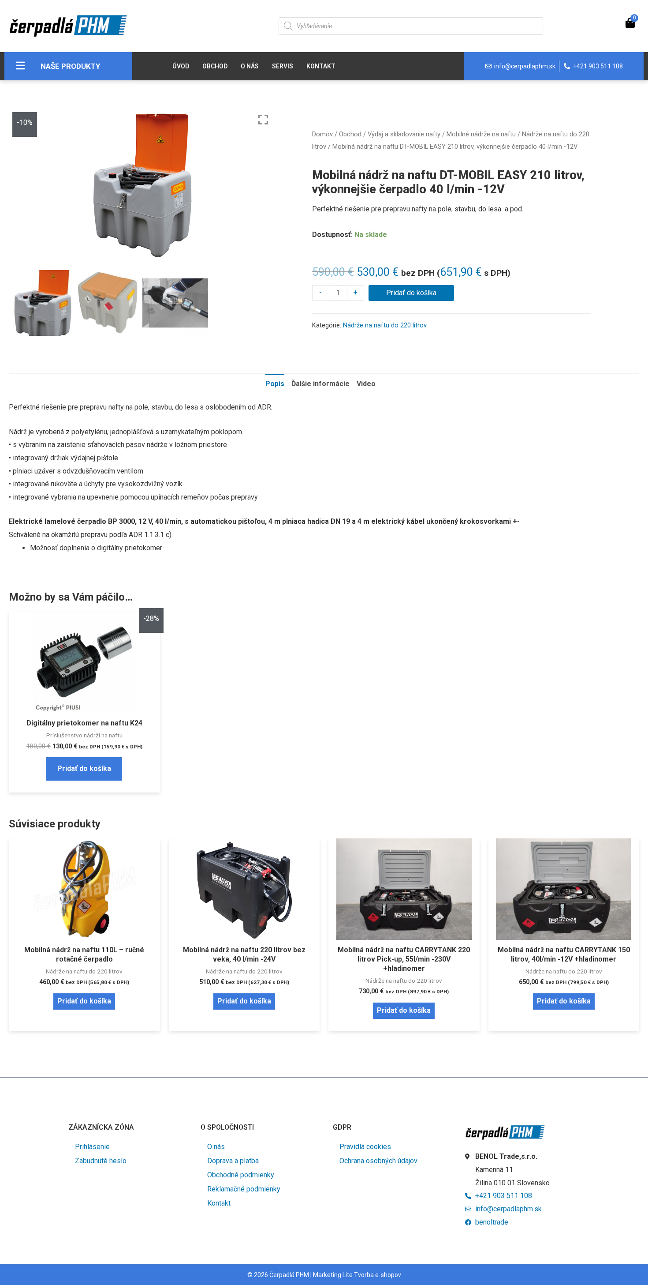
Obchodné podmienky (240, 1175)
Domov (322, 134)
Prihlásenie (92, 1146)
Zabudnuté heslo (101, 1161)
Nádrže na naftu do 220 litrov (385, 325)
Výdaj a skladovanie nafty (404, 134)
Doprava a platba (233, 1161)
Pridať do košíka (411, 293)
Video (366, 383)
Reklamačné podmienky (243, 1189)
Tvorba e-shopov (377, 1274)
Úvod (180, 66)
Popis (274, 383)
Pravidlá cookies (365, 1146)
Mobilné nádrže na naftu (481, 134)
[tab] (274, 384)
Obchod (214, 66)
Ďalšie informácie (320, 383)
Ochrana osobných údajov (378, 1161)
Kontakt (320, 66)
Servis (282, 66)
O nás (250, 66)
